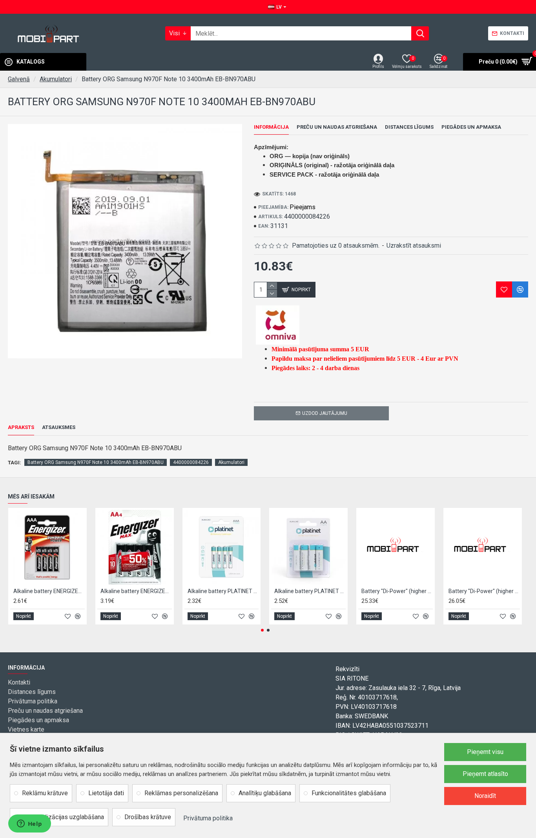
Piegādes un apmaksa (471, 127)
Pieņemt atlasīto (485, 774)
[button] (262, 630)
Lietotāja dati (106, 793)
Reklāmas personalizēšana (181, 793)
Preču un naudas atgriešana (337, 127)
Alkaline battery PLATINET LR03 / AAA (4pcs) (223, 591)
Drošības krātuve (147, 817)
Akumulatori (56, 79)
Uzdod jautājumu (324, 413)
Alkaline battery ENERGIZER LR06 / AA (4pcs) (136, 591)
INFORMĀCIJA (271, 127)
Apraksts (21, 427)
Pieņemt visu (485, 752)
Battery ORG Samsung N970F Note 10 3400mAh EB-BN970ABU (95, 462)
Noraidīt (485, 796)
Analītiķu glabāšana (265, 793)
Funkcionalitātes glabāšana (349, 793)
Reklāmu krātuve (45, 793)
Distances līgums (409, 127)
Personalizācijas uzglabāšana (63, 817)
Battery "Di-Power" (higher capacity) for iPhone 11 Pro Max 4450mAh (484, 591)
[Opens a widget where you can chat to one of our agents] (29, 824)
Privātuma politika (208, 818)
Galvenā (19, 79)
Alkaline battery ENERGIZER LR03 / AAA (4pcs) (49, 591)
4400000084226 (191, 462)
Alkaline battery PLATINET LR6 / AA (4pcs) (310, 591)
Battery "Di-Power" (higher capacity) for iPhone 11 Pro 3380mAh (397, 591)
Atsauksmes (58, 427)
